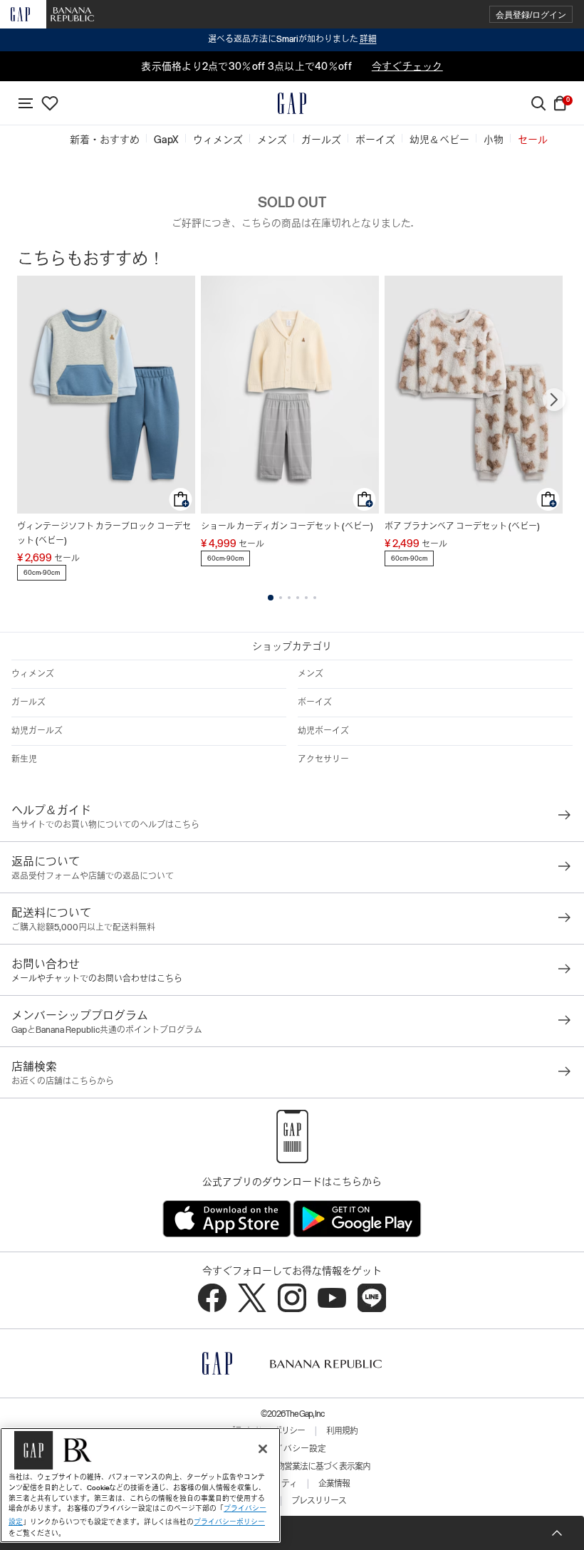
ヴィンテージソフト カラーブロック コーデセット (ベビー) (104, 533)
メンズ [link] (272, 139)
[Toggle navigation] (25, 103)
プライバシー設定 (292, 1449)
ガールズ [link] (321, 139)
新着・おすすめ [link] (105, 139)
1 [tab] (270, 597)
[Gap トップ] (292, 103)
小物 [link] (494, 139)
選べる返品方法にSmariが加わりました (292, 39)
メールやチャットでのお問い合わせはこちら (96, 979)
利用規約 (342, 1431)
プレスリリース (318, 1501)
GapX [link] (166, 139)
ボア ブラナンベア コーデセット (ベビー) (462, 526)
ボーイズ (315, 702)
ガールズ (28, 702)
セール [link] (533, 139)
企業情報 (334, 1484)
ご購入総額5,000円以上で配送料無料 (83, 927)
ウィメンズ (32, 674)
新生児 (24, 759)
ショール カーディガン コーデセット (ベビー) (287, 526)
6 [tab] (314, 597)
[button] (531, 14)
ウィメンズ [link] (218, 139)
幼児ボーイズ (323, 731)
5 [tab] (306, 597)
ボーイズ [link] (375, 139)
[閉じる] (262, 1449)
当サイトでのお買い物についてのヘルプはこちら (105, 825)
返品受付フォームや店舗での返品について (92, 876)
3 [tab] (289, 597)
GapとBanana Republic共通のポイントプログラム (106, 1030)
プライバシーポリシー (229, 1522)
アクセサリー (323, 759)
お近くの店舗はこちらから (62, 1081)
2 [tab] (280, 597)
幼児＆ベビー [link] (439, 139)
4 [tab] (297, 597)
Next (554, 399)
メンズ (310, 674)
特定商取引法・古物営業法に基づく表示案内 (292, 1467)
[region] (140, 1485)
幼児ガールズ (37, 731)
